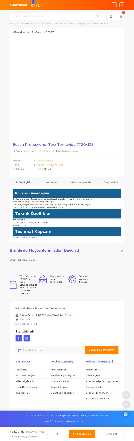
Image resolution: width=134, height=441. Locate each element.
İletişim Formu (23, 393)
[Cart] (120, 16)
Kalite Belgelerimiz (25, 381)
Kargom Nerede (94, 387)
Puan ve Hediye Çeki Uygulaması (102, 381)
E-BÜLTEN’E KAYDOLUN (102, 350)
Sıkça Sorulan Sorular (97, 393)
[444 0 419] (126, 404)
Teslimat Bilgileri (59, 387)
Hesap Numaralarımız (26, 387)
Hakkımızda (21, 370)
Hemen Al (111, 434)
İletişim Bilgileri (93, 370)
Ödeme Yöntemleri (60, 381)
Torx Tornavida (45, 160)
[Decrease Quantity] (51, 434)
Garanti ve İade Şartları (62, 393)
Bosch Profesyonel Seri (50, 164)
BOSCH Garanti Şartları (97, 398)
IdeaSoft (48, 421)
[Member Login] (111, 16)
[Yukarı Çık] (126, 395)
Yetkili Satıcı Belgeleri (26, 375)
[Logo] (18, 5)
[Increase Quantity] (63, 434)
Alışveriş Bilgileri (59, 370)
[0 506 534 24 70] (126, 414)
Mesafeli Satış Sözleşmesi (63, 375)
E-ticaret (59, 421)
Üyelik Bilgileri (93, 375)
